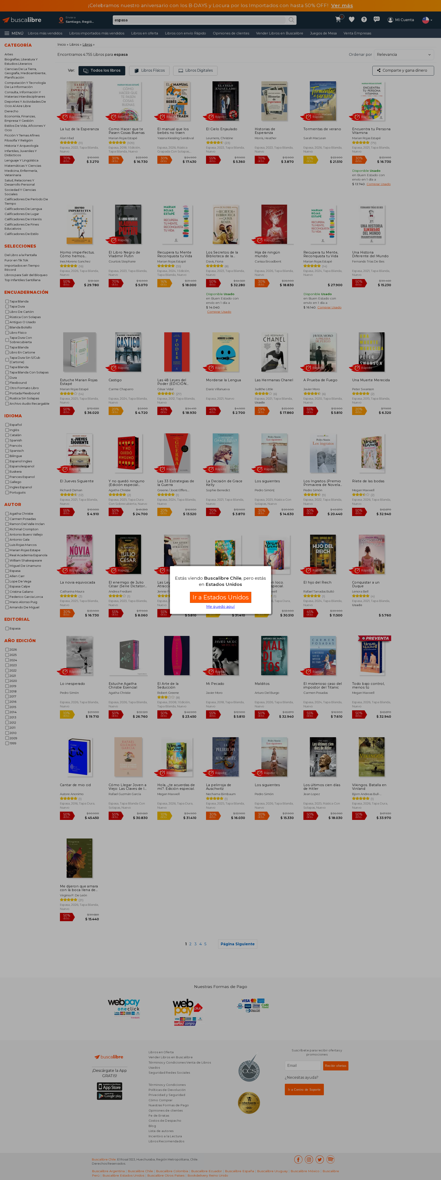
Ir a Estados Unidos (220, 597)
